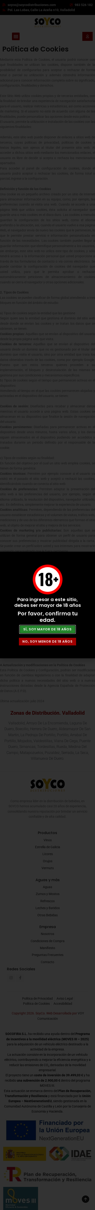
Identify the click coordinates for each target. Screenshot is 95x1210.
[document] (47, 605)
